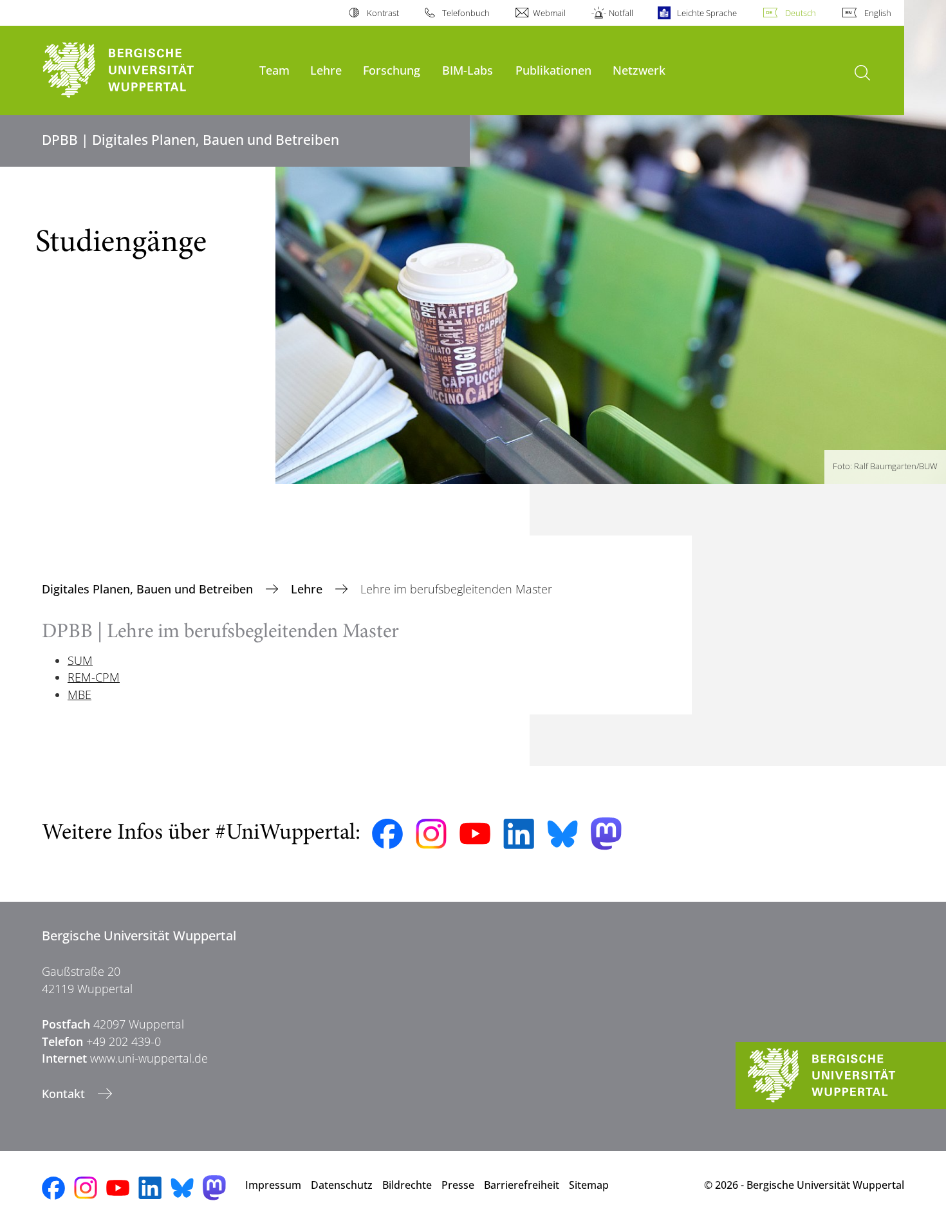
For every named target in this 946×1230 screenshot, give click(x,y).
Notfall (621, 13)
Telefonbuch (466, 13)
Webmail (549, 13)
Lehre (326, 70)
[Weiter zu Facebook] (387, 834)
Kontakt (65, 1093)
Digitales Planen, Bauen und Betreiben (149, 589)
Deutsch (800, 13)
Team (274, 70)
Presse (457, 1185)
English (877, 13)
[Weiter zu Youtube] (474, 833)
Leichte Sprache (706, 13)
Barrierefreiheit (521, 1185)
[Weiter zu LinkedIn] (518, 834)
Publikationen (553, 70)
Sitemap (589, 1185)
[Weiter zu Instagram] (431, 834)
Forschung (391, 70)
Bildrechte (407, 1185)
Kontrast (382, 13)
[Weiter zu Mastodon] (606, 833)
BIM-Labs (467, 70)
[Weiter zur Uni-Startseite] (144, 70)
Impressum (273, 1185)
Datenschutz (342, 1185)
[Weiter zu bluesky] (562, 833)
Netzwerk (639, 70)
